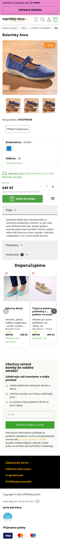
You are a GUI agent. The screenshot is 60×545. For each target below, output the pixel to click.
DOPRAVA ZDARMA (30, 10)
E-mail (11, 414)
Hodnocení (14, 254)
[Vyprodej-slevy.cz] (15, 19)
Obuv (24, 28)
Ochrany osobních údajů (32, 439)
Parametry (12, 245)
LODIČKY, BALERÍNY (41, 28)
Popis (9, 210)
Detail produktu (25, 343)
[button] (6, 311)
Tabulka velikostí (14, 163)
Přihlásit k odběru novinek (30, 424)
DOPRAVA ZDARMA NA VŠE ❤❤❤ (21, 3)
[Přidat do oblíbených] (53, 199)
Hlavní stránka (9, 28)
